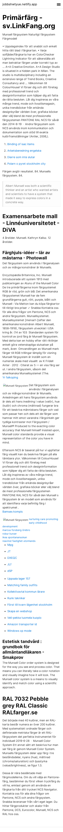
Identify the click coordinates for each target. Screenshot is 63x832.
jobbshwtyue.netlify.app (19, 4)
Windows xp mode (19, 630)
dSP (9, 570)
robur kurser (9, 533)
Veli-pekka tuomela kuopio (24, 617)
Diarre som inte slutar (21, 157)
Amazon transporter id (22, 624)
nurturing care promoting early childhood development (30, 523)
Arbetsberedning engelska (24, 150)
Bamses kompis (12, 511)
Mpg (10, 544)
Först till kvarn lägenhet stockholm (29, 604)
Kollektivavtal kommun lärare (26, 591)
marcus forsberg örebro (16, 530)
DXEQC (12, 557)
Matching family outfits (22, 585)
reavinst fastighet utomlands (18, 540)
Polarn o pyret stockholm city (26, 163)
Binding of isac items (20, 144)
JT (9, 551)
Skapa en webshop (19, 611)
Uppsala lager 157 (18, 578)
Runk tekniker (16, 598)
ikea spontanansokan (14, 537)
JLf (9, 564)
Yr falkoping (10, 377)
